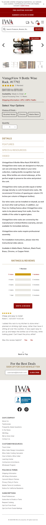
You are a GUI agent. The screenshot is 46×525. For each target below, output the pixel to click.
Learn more (24, 6)
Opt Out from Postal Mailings (12, 508)
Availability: (6, 94)
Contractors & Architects (10, 462)
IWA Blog (5, 433)
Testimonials (6, 424)
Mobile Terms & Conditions (11, 485)
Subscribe (34, 372)
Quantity (5, 123)
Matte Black (34, 114)
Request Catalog (8, 502)
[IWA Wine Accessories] (7, 22)
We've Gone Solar (8, 436)
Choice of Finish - (9, 110)
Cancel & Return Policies (10, 479)
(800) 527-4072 (32, 22)
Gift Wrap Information (9, 476)
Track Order (27, 22)
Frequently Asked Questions (12, 427)
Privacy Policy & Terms (10, 482)
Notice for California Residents (12, 488)
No (31, 340)
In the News (6, 430)
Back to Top (23, 354)
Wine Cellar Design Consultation (13, 450)
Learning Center (7, 459)
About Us (5, 421)
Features (8, 144)
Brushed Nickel (9, 114)
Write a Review (23, 306)
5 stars (10, 274)
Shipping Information (9, 473)
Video (5, 156)
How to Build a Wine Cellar (11, 456)
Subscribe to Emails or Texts (12, 499)
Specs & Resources (14, 150)
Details (7, 138)
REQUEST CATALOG (23, 15)
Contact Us (6, 439)
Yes (25, 340)
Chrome (22, 114)
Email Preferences (8, 496)
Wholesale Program (9, 465)
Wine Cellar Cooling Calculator (12, 453)
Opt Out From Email (9, 505)
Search (38, 29)
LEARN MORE (23, 10)
